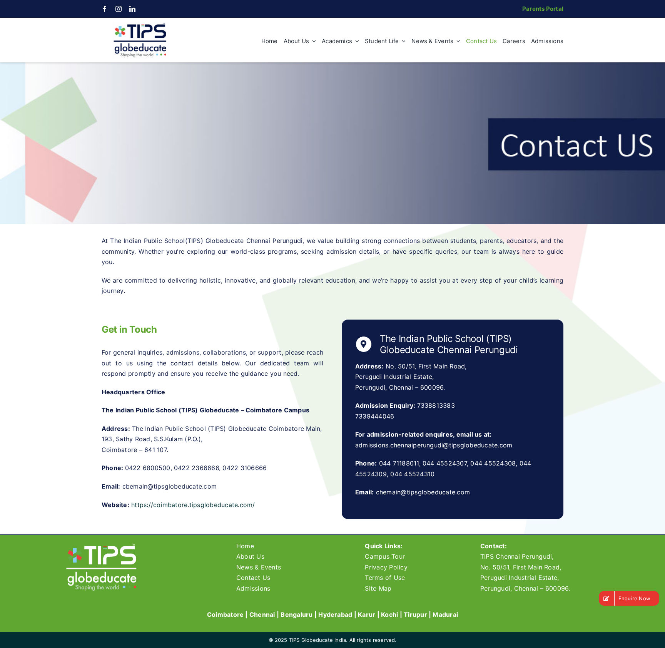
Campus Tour (385, 556)
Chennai (262, 614)
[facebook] (105, 9)
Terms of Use (385, 577)
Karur (366, 614)
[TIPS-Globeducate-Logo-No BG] (140, 24)
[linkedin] (132, 9)
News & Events (258, 567)
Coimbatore (225, 614)
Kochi (389, 614)
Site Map (378, 588)
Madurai (445, 614)
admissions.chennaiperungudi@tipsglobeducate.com (433, 445)
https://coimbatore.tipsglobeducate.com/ (193, 505)
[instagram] (118, 9)
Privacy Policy (386, 567)
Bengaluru (296, 614)
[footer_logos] (101, 545)
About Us (250, 556)
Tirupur (415, 614)
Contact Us (253, 577)
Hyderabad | (338, 614)
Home (245, 546)
